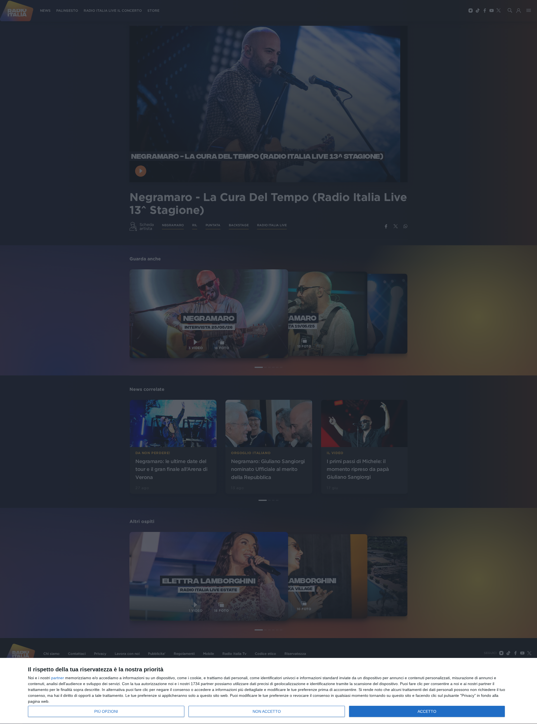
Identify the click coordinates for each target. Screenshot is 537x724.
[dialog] (268, 691)
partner (57, 678)
